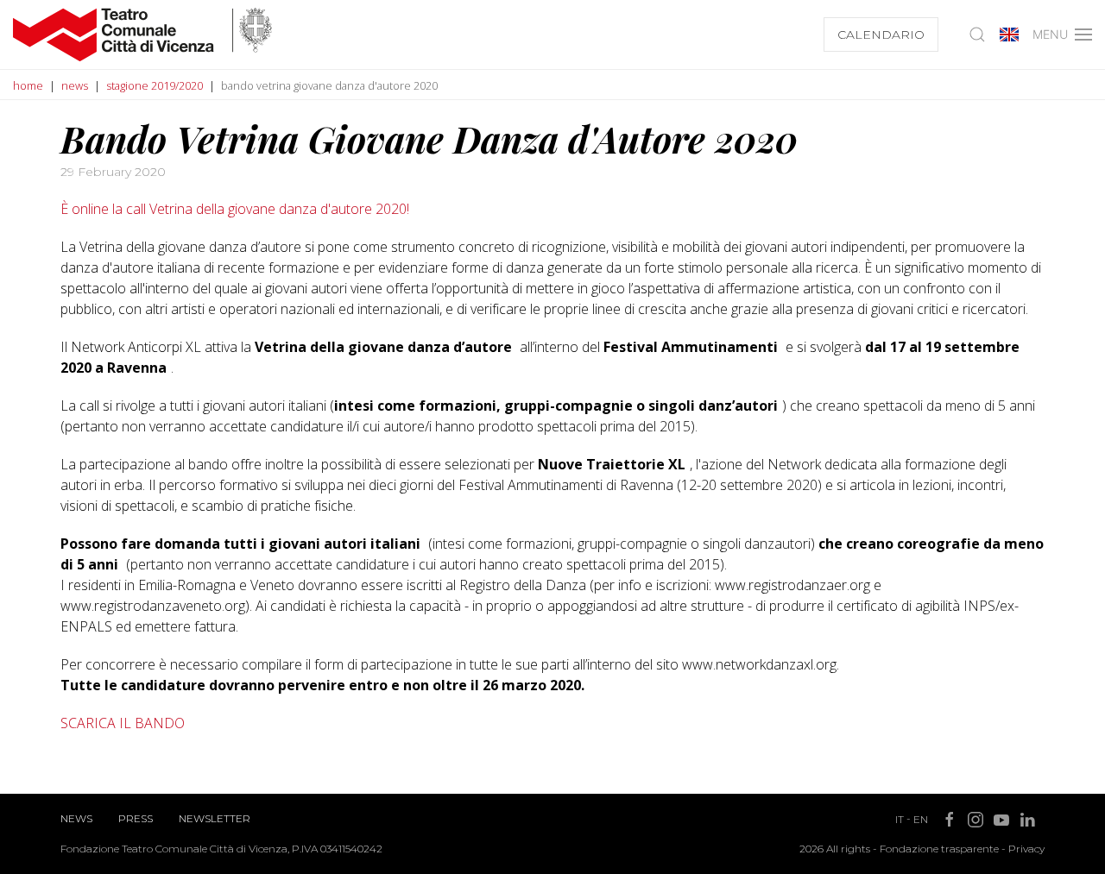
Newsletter (214, 818)
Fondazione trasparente (939, 848)
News (76, 818)
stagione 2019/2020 (154, 85)
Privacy (1026, 848)
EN (920, 819)
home (28, 85)
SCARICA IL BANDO (122, 723)
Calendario (881, 34)
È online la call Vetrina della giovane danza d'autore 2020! (234, 208)
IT (899, 819)
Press (135, 818)
